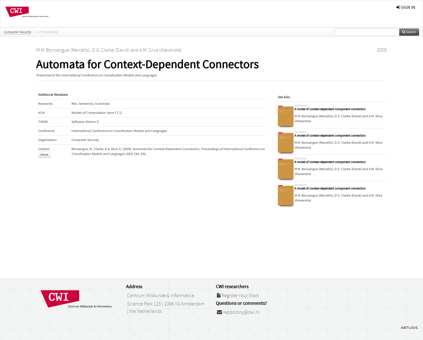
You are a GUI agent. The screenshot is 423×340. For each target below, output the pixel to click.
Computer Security (17, 32)
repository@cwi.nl (240, 312)
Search (410, 32)
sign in (407, 7)
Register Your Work (240, 296)
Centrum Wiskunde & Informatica (160, 296)
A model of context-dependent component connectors (329, 109)
